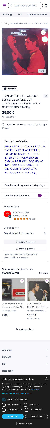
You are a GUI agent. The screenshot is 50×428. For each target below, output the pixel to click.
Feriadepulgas (11, 206)
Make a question (27, 248)
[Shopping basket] (46, 5)
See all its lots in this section (19, 233)
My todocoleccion (37, 14)
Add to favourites (27, 242)
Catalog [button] (7, 14)
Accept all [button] (13, 416)
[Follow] (43, 32)
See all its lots (11, 227)
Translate (11, 88)
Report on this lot (25, 329)
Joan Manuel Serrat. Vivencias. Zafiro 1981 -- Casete (13, 305)
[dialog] (25, 401)
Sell (20, 14)
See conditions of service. (16, 257)
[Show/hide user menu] (4, 6)
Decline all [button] (36, 416)
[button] (25, 141)
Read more (35, 389)
